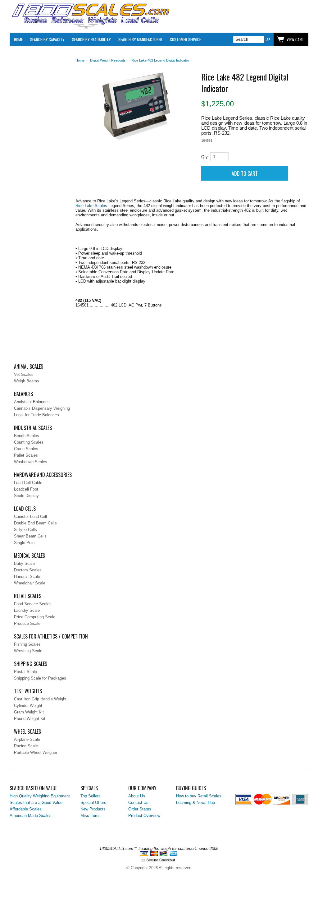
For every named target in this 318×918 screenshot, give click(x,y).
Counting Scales (28, 442)
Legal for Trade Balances (36, 415)
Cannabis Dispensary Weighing (42, 408)
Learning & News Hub (195, 802)
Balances (23, 394)
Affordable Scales (26, 809)
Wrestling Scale (28, 650)
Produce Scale (27, 623)
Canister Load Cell (30, 516)
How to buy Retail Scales (198, 796)
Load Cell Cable (28, 482)
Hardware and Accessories (43, 474)
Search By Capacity (47, 39)
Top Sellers (90, 796)
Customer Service (185, 39)
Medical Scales (29, 555)
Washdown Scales (30, 461)
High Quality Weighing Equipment (40, 796)
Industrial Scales (33, 427)
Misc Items (90, 815)
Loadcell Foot (26, 489)
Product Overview (144, 815)
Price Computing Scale (34, 617)
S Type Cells (25, 529)
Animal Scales (28, 366)
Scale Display (26, 495)
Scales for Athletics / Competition (51, 636)
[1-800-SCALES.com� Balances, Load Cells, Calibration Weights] (90, 27)
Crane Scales (26, 448)
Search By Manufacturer (140, 39)
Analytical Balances (32, 401)
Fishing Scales (27, 644)
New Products (93, 809)
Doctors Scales (28, 570)
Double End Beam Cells (35, 523)
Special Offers (93, 802)
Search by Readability (91, 39)
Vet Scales (24, 374)
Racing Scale (26, 746)
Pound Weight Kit (29, 718)
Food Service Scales (33, 604)
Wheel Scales (27, 731)
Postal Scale (25, 671)
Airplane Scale (27, 739)
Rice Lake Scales (91, 205)
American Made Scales (31, 815)
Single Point (25, 542)
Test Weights (28, 691)
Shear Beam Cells (30, 536)
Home (18, 39)
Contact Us (138, 802)
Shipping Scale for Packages (40, 678)
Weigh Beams (26, 381)
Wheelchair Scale (29, 583)
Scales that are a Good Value (36, 802)
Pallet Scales (26, 455)
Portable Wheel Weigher (35, 752)
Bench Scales (26, 435)
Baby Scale (24, 563)
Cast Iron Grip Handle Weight (40, 699)
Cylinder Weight (28, 705)
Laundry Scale (27, 610)
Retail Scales (27, 596)
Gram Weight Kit (29, 712)
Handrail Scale (27, 576)
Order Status (139, 809)
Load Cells (25, 508)
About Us (136, 796)
